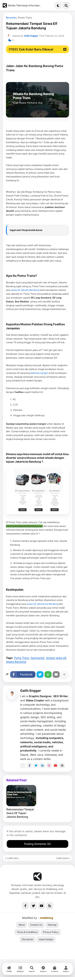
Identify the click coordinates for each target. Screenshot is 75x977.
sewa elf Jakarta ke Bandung (43, 603)
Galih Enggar (30, 691)
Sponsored (37, 658)
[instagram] (49, 765)
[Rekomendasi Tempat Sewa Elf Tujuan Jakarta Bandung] (21, 795)
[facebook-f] (29, 765)
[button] (58, 5)
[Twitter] (40, 674)
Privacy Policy (50, 932)
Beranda (11, 17)
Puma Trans (25, 17)
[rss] (49, 905)
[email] (62, 765)
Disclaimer (27, 939)
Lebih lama (62, 858)
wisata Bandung (16, 661)
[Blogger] (23, 765)
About (21, 924)
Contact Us (36, 924)
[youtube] (55, 765)
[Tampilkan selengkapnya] (64, 674)
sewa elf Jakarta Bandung (25, 289)
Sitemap (52, 924)
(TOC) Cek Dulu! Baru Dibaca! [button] (31, 49)
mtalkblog (46, 917)
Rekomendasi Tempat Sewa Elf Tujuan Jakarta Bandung (20, 813)
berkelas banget (39, 373)
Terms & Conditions (27, 932)
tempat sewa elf (56, 658)
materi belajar (46, 939)
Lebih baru (12, 858)
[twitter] (36, 765)
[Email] (56, 674)
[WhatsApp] (48, 674)
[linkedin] (42, 765)
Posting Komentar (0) (37, 843)
